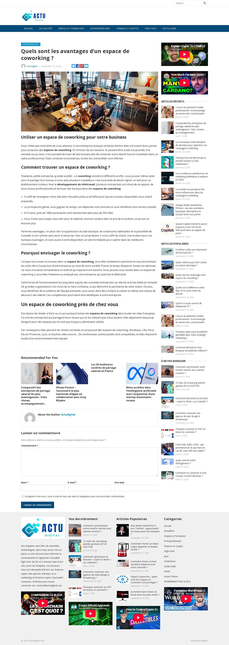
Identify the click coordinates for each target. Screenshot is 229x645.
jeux (166, 556)
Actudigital (32, 66)
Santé (167, 571)
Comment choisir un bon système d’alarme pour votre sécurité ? (143, 564)
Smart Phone (171, 576)
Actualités (45, 28)
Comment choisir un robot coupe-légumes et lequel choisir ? (144, 546)
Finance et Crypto (127, 28)
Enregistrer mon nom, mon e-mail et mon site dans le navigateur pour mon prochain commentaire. (75, 496)
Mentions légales (199, 640)
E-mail (72, 482)
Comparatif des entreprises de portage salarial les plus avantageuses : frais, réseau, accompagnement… (35, 395)
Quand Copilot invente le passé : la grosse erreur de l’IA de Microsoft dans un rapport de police (192, 228)
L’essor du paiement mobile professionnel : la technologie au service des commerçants (190, 110)
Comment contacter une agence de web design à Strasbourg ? (188, 416)
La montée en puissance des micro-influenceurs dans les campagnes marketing (190, 192)
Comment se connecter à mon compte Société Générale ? (191, 474)
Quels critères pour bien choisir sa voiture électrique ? (191, 264)
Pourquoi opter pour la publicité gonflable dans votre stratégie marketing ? (191, 334)
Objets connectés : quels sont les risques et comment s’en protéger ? (144, 579)
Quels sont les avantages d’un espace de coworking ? (191, 276)
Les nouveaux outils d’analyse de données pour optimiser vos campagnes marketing (191, 145)
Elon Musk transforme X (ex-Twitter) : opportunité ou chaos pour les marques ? (145, 530)
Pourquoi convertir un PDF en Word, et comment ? (190, 430)
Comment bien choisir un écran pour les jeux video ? (145, 593)
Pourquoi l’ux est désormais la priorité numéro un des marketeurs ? (191, 160)
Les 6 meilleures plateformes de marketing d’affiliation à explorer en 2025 (192, 176)
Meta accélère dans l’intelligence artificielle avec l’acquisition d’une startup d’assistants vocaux (141, 394)
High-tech (150, 28)
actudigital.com (36, 640)
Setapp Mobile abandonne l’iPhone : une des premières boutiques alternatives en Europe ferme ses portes (190, 210)
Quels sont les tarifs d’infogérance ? (186, 462)
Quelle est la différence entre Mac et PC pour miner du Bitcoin (190, 290)
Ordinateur (170, 561)
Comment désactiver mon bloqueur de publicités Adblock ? (192, 349)
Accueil (28, 28)
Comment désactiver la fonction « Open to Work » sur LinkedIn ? (192, 400)
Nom (24, 482)
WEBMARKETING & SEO (36, 35)
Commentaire (29, 445)
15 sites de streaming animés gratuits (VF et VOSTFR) (190, 384)
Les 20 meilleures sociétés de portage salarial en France (103, 368)
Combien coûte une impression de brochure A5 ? (191, 251)
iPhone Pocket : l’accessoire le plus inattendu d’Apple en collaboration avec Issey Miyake (71, 394)
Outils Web (169, 28)
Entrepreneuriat (100, 28)
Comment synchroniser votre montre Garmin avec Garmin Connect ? (190, 370)
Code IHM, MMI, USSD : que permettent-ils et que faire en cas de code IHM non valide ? (190, 447)
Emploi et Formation (71, 28)
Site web (119, 482)
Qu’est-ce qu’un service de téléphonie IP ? (189, 305)
